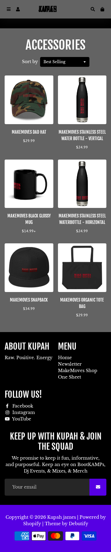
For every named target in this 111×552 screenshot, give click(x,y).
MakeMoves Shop (77, 370)
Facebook (22, 406)
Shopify (32, 523)
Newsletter (70, 364)
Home (65, 357)
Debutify (78, 523)
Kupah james (61, 517)
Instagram (23, 412)
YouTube (21, 419)
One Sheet (69, 377)
